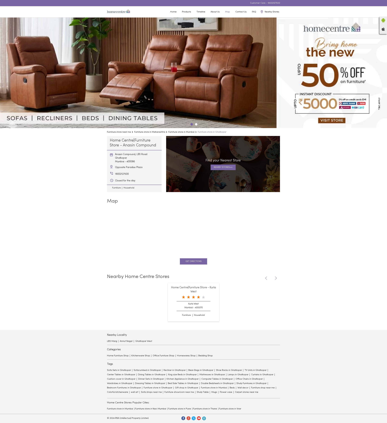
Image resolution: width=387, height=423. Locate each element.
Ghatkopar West (143, 341)
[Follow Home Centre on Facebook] (183, 418)
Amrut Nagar (126, 341)
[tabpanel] (193, 73)
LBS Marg (112, 341)
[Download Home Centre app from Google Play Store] (383, 24)
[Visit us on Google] (188, 418)
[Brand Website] (204, 418)
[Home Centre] (118, 11)
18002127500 (274, 3)
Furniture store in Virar (230, 409)
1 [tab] (191, 124)
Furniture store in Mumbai (120, 409)
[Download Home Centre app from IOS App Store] (383, 30)
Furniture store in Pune (179, 409)
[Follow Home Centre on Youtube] (199, 418)
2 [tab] (196, 124)
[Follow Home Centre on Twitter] (193, 418)
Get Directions (193, 261)
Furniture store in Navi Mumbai (150, 409)
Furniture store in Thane (205, 409)
